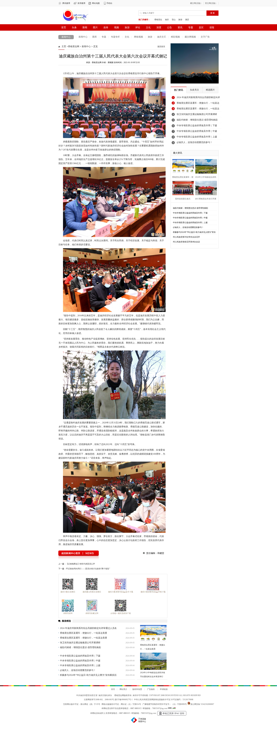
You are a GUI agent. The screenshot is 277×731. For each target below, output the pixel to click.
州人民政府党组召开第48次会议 (186, 242)
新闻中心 (66, 37)
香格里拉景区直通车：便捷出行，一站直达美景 (83, 633)
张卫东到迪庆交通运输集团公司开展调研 (80, 642)
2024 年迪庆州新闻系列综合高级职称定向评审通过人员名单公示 (198, 98)
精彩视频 (175, 37)
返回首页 (161, 46)
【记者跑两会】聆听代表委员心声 (80, 564)
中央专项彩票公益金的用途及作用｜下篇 (80, 656)
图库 (94, 37)
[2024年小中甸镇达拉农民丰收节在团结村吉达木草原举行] (153, 661)
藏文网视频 (190, 37)
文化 (127, 37)
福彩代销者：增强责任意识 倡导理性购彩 (80, 647)
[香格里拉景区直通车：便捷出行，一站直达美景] (153, 633)
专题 (104, 37)
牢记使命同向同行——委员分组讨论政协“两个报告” (88, 569)
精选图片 (210, 90)
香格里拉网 (73, 46)
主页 (64, 46)
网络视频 (138, 37)
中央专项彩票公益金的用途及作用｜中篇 (80, 660)
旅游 (150, 37)
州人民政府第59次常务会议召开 (186, 237)
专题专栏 (115, 37)
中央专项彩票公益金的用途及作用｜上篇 (80, 665)
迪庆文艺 (161, 37)
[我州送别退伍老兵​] (182, 187)
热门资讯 (178, 90)
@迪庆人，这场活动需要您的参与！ (78, 670)
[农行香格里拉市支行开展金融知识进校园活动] (205, 187)
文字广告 (205, 37)
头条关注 (194, 90)
